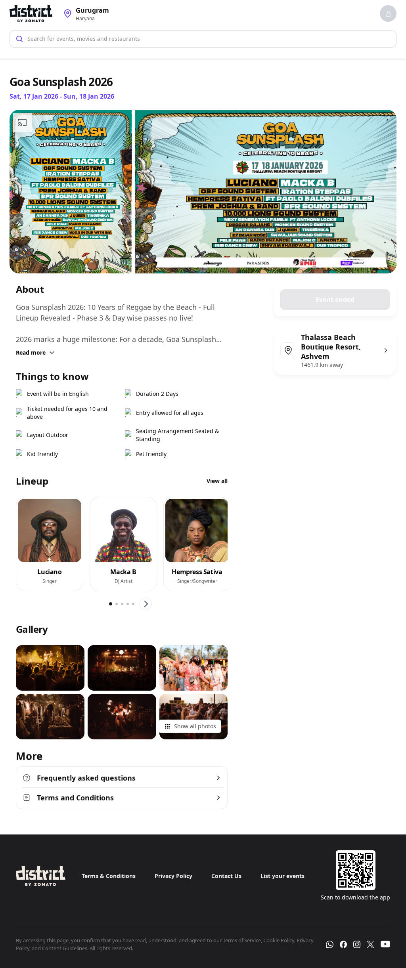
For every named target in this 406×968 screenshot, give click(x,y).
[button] (388, 13)
